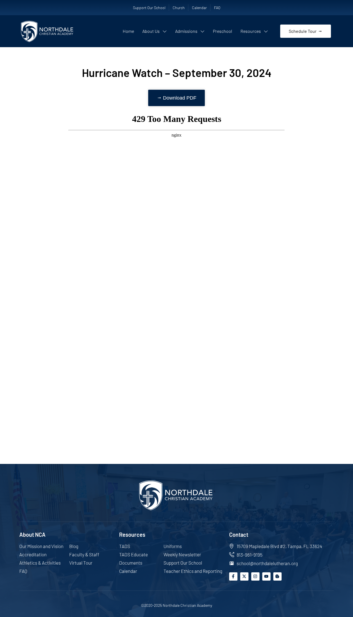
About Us (151, 31)
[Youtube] (266, 576)
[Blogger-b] (277, 576)
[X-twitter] (244, 576)
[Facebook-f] (233, 576)
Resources (250, 31)
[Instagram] (255, 576)
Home (128, 31)
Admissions (186, 31)
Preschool (222, 31)
